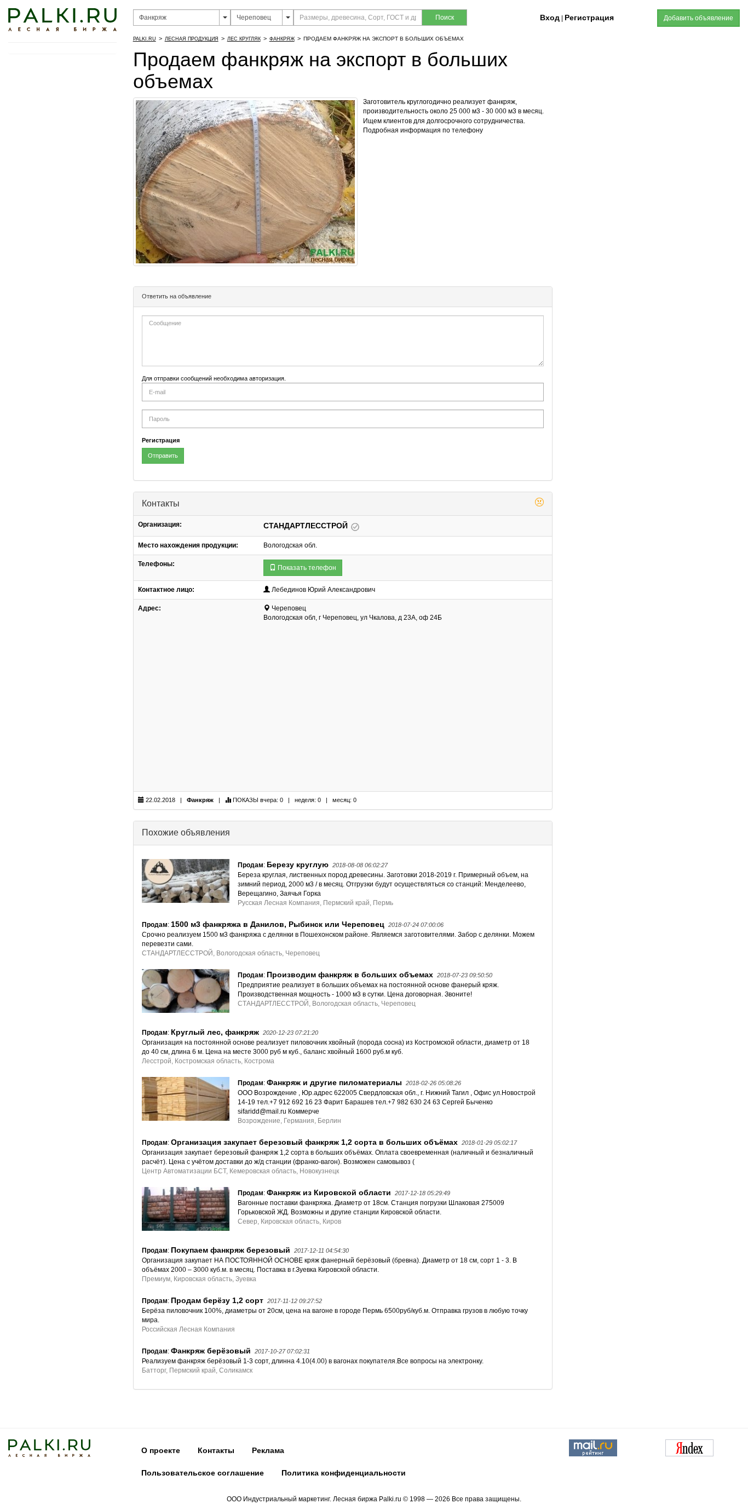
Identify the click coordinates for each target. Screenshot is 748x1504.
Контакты (216, 1450)
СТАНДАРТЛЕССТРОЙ (306, 525)
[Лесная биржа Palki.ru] (62, 19)
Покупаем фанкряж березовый (230, 1250)
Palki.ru (144, 39)
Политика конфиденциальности (343, 1472)
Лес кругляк (244, 39)
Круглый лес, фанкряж (215, 1032)
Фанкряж (282, 39)
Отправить (163, 455)
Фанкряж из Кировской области (329, 1192)
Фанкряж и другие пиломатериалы (334, 1082)
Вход (550, 17)
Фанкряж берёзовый (211, 1350)
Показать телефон (306, 568)
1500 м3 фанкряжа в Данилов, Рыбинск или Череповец (277, 924)
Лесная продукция (191, 39)
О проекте (160, 1450)
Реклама (268, 1450)
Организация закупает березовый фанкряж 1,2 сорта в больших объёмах (314, 1142)
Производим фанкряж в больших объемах (350, 974)
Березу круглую (298, 864)
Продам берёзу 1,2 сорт (217, 1300)
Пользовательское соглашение (202, 1472)
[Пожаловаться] (539, 503)
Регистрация (589, 17)
